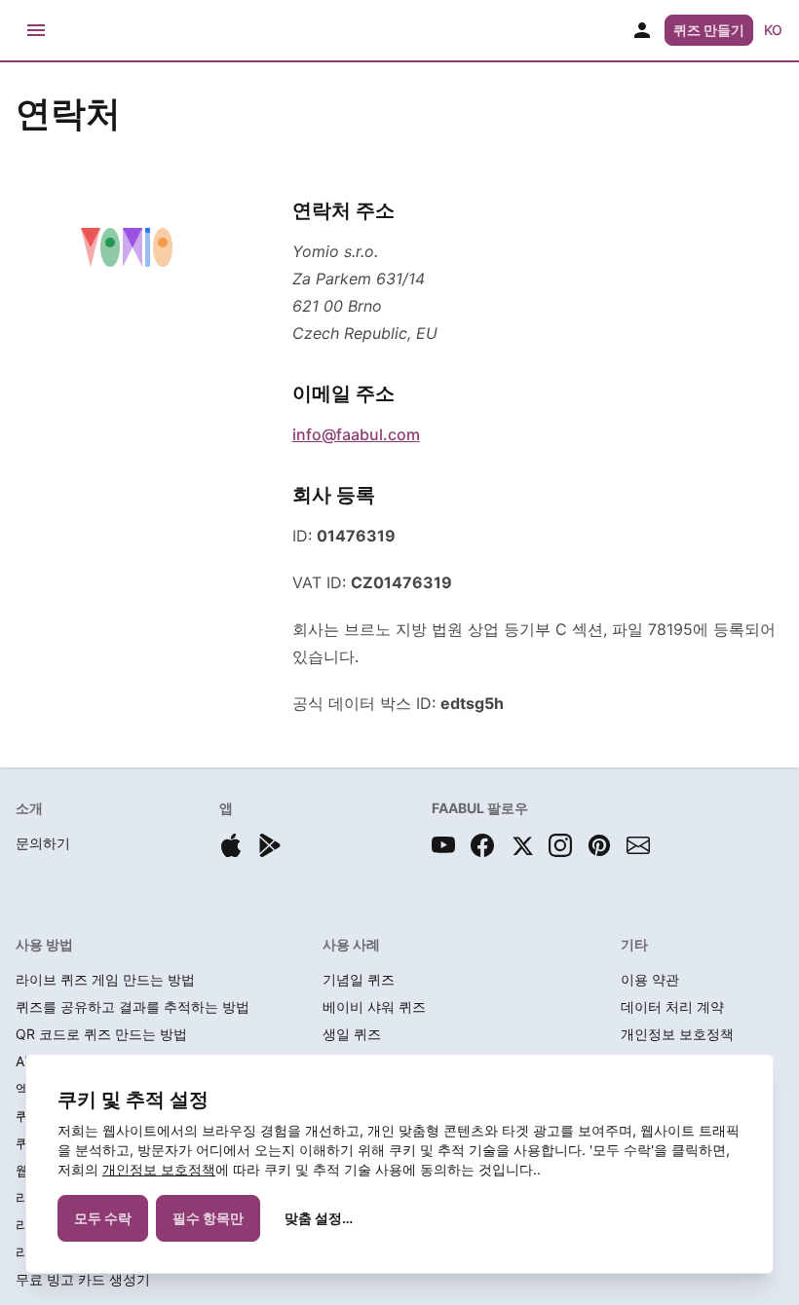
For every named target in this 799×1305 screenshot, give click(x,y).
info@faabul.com (356, 434)
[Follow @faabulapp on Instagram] (560, 845)
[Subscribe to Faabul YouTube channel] (443, 845)
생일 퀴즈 (352, 1033)
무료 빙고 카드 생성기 (83, 1279)
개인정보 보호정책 (158, 1169)
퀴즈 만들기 (708, 29)
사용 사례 (351, 944)
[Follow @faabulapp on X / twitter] (521, 845)
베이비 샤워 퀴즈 (374, 1006)
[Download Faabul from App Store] (231, 845)
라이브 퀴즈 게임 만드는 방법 (105, 979)
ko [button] (773, 29)
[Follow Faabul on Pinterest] (599, 845)
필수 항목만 (208, 1218)
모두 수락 (103, 1218)
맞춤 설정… (319, 1218)
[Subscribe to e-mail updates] (638, 845)
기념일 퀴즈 (359, 979)
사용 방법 (44, 944)
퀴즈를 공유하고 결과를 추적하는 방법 (132, 1006)
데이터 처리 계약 (672, 1006)
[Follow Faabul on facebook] (482, 845)
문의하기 (43, 843)
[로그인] (642, 30)
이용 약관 (650, 979)
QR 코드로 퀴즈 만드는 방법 (101, 1033)
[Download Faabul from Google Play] (270, 845)
